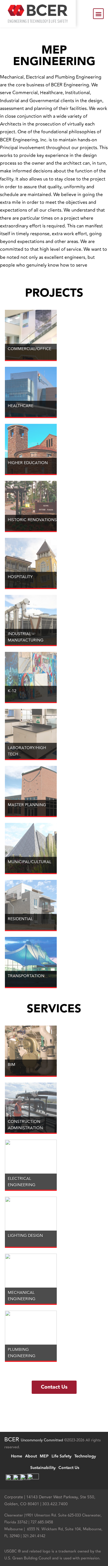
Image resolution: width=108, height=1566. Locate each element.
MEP (44, 1456)
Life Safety (61, 1456)
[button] (98, 13)
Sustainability (43, 1468)
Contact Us (68, 1468)
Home (16, 1456)
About (31, 1456)
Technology (85, 1456)
